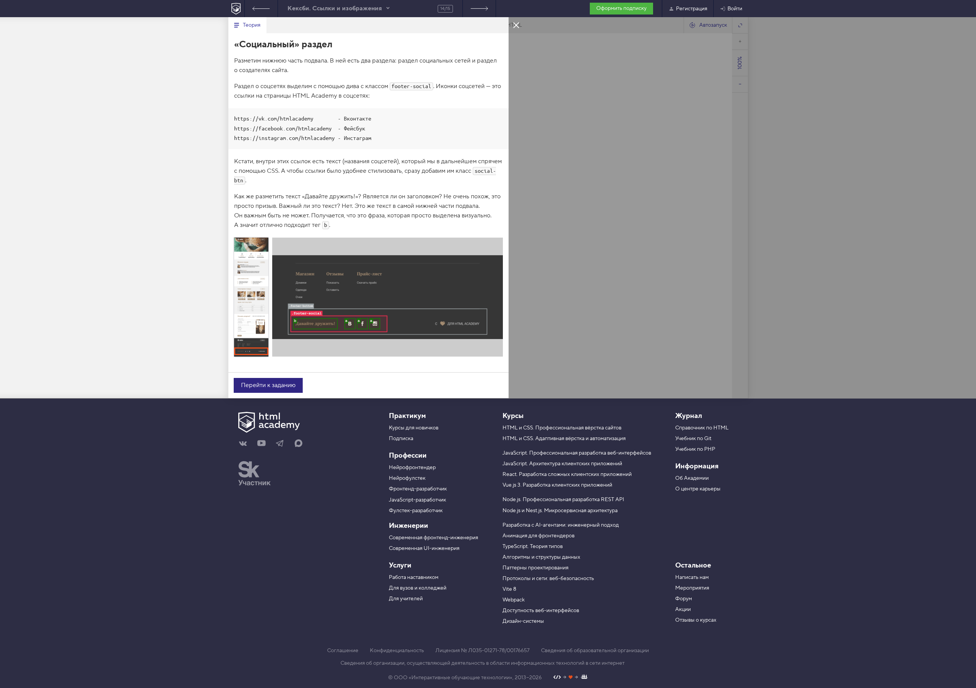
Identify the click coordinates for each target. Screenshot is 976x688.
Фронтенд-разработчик (418, 488)
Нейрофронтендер (412, 467)
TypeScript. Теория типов (532, 546)
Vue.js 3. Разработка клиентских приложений (557, 485)
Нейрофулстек (407, 478)
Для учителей (406, 598)
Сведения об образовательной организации (595, 650)
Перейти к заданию (268, 385)
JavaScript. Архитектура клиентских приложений (562, 463)
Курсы (512, 416)
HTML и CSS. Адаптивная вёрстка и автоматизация (564, 438)
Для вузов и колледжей (417, 588)
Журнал (688, 416)
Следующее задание (479, 8)
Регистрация (691, 8)
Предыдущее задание (261, 8)
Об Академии (692, 478)
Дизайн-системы (523, 621)
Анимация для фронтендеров (538, 535)
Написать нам (692, 577)
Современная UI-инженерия (424, 548)
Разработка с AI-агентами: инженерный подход (560, 525)
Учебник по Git (693, 438)
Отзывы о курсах (695, 620)
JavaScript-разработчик (417, 500)
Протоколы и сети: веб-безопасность (548, 578)
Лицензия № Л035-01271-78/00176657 (482, 650)
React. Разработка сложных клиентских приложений (567, 474)
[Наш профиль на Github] (570, 678)
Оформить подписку (621, 8)
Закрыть (516, 24)
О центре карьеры (698, 488)
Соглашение (342, 650)
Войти (734, 8)
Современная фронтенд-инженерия (433, 537)
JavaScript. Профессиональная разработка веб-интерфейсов (576, 453)
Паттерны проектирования (535, 567)
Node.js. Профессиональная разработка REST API (563, 499)
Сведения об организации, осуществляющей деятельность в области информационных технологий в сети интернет (482, 663)
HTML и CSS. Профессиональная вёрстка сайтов (561, 427)
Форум (683, 598)
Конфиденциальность (397, 650)
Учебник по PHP (695, 449)
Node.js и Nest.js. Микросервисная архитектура (560, 510)
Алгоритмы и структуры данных (541, 557)
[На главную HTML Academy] (236, 8)
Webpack (513, 599)
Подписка (401, 438)
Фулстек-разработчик (416, 510)
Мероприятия (692, 588)
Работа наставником (413, 577)
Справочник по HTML (702, 427)
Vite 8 (509, 589)
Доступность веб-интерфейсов (540, 610)
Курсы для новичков (413, 427)
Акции (683, 609)
